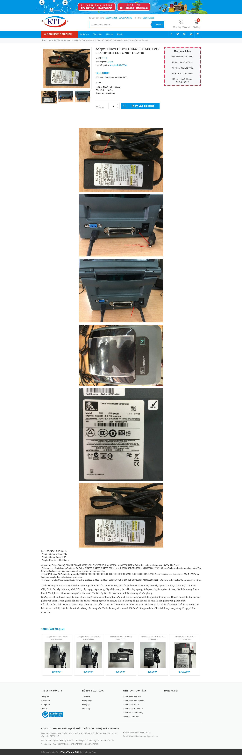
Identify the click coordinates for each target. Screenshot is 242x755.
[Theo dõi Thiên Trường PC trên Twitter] (177, 34)
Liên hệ (109, 34)
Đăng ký (186, 27)
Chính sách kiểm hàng (133, 712)
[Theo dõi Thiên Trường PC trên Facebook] (171, 34)
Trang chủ (45, 697)
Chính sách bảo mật (132, 697)
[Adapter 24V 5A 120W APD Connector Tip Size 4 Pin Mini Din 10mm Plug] (185, 655)
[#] (121, 7)
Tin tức (120, 34)
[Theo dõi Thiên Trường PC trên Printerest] (198, 34)
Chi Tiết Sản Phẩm (49, 121)
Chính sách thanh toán (133, 708)
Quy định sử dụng (131, 716)
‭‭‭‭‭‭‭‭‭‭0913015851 (148, 18)
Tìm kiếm (86, 697)
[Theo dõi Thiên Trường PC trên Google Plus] (184, 34)
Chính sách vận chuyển (133, 700)
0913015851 (112, 18)
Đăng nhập (177, 27)
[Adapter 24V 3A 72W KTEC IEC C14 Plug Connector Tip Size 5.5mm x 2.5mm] (153, 655)
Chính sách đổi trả (131, 704)
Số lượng (100, 107)
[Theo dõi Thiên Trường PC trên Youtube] (191, 34)
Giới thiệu (84, 34)
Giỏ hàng (86, 708)
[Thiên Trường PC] (55, 21)
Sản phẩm (97, 34)
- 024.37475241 (125, 18)
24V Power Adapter (62, 40)
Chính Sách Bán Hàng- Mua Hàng (56, 124)
